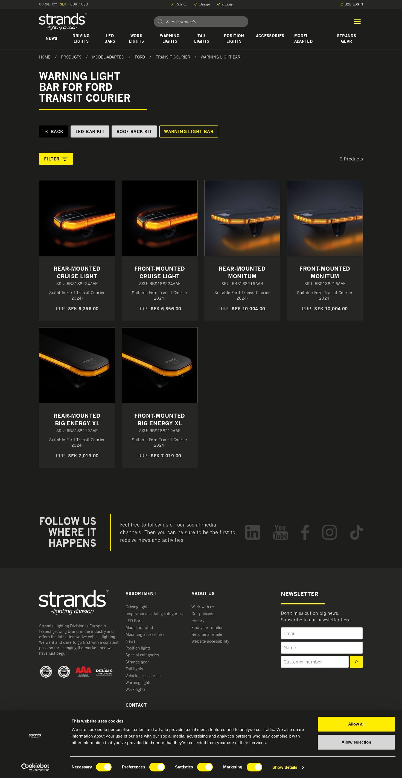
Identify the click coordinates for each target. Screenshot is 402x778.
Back (57, 131)
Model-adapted (303, 38)
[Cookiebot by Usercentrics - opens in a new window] (35, 767)
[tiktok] (356, 532)
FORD (140, 57)
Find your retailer (207, 627)
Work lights (136, 38)
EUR (73, 4)
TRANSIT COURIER (173, 57)
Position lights (234, 38)
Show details (284, 767)
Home (44, 57)
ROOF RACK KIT (134, 131)
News (51, 38)
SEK (63, 4)
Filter (51, 159)
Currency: (48, 4)
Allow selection (356, 742)
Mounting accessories (145, 634)
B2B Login (354, 4)
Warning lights (169, 38)
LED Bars (109, 38)
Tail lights (201, 38)
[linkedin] (252, 532)
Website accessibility (210, 641)
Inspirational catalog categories (154, 613)
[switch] (157, 767)
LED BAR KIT (89, 131)
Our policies (202, 613)
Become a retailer (207, 634)
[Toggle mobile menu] (357, 21)
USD (84, 4)
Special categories (142, 655)
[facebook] (305, 532)
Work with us (202, 606)
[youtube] (280, 532)
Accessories (270, 35)
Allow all (356, 724)
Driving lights (81, 38)
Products (71, 57)
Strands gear (346, 38)
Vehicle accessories (143, 675)
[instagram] (329, 532)
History (197, 620)
